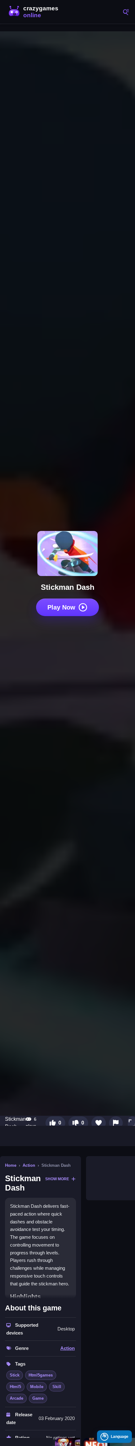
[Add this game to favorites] (98, 1123)
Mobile (36, 1386)
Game (38, 1398)
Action (29, 1165)
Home (10, 1165)
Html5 (15, 1386)
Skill (56, 1386)
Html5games (41, 1375)
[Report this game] (116, 1123)
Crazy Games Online (34, 12)
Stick (14, 1375)
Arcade (16, 1398)
